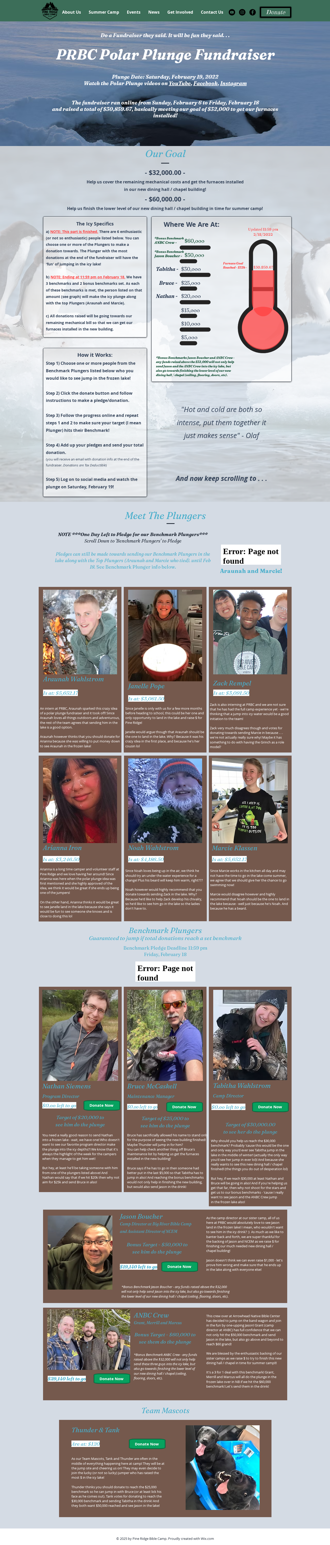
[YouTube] (232, 12)
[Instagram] (242, 12)
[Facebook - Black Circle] (252, 12)
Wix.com (207, 1538)
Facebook (205, 83)
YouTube (180, 83)
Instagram (233, 83)
